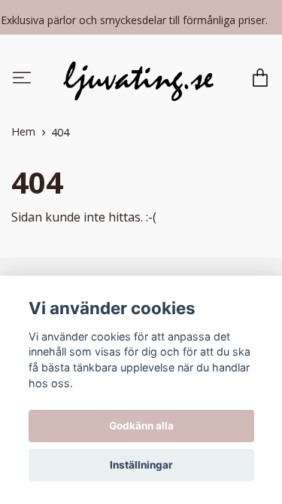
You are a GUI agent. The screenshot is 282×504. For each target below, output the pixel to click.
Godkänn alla (141, 426)
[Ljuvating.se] (138, 80)
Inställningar (141, 465)
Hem (23, 134)
